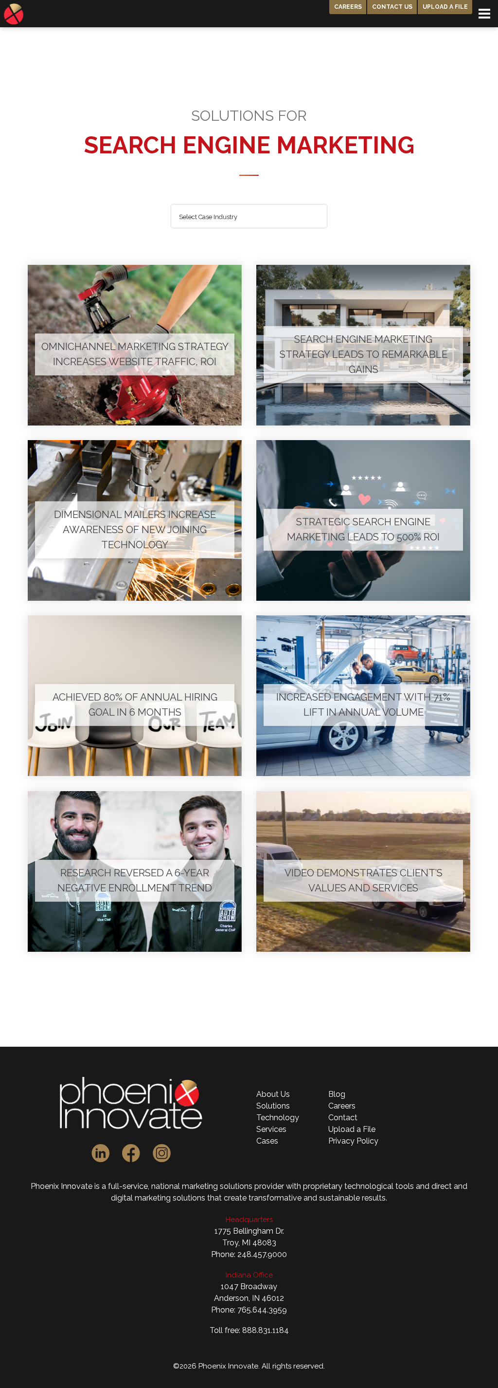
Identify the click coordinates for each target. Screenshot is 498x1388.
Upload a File (445, 6)
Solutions (273, 1105)
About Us (273, 1094)
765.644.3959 (262, 1309)
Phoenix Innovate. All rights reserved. (261, 1366)
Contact (342, 1117)
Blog (336, 1094)
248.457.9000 (262, 1254)
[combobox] (249, 216)
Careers (348, 6)
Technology (277, 1117)
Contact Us (392, 6)
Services (271, 1129)
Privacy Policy (353, 1141)
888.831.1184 (265, 1330)
